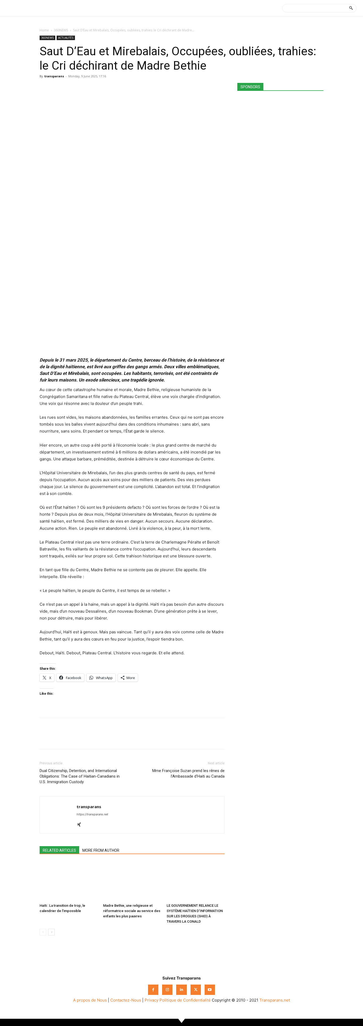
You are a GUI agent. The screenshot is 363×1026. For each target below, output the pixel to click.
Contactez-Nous (125, 1000)
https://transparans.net (92, 814)
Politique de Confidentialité (185, 1000)
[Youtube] (210, 990)
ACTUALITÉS (65, 38)
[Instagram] (167, 990)
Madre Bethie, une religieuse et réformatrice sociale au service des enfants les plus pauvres (131, 911)
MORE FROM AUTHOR (100, 850)
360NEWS (61, 30)
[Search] (351, 8)
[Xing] (81, 825)
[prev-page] (43, 932)
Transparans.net (274, 1000)
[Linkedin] (81, 88)
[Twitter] (57, 88)
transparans (54, 76)
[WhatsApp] (69, 88)
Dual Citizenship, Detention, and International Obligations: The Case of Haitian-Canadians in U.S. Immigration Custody (80, 776)
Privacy (151, 1000)
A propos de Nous (90, 1000)
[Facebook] (45, 88)
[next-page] (51, 932)
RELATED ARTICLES (59, 850)
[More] (94, 88)
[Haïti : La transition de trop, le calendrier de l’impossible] (69, 881)
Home (44, 30)
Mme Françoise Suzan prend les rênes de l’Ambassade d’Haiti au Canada (188, 773)
